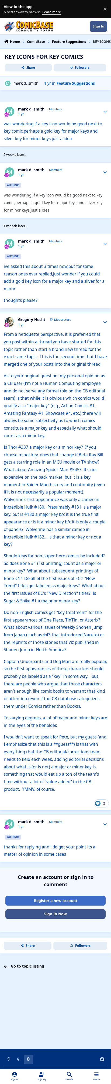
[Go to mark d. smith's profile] (8, 83)
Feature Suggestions (76, 83)
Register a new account (55, 900)
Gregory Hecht (31, 319)
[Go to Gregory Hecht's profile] (9, 322)
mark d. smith (26, 83)
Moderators (62, 319)
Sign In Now (55, 913)
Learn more (10, 9)
